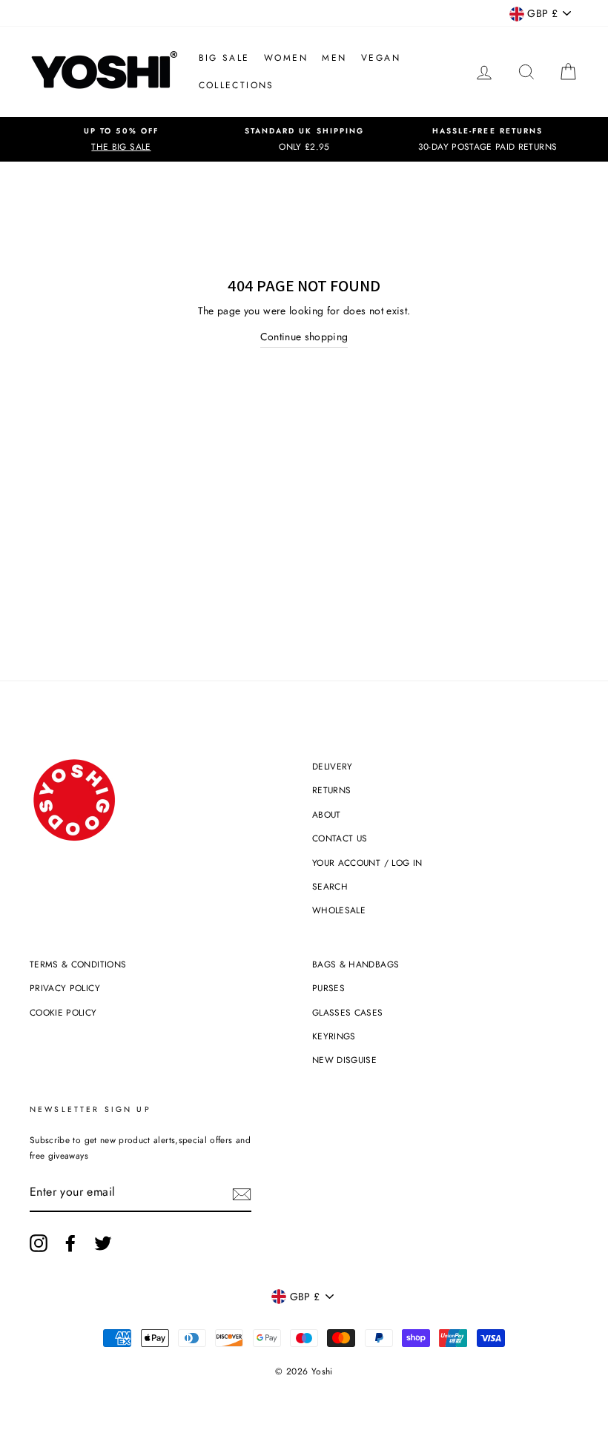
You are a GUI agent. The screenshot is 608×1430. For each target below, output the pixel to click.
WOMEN (286, 57)
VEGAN (380, 57)
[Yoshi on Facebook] (70, 1243)
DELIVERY (332, 766)
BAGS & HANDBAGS (355, 964)
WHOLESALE (339, 910)
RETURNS (331, 790)
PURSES (328, 988)
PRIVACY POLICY (65, 988)
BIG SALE (224, 57)
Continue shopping (304, 336)
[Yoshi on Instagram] (38, 1243)
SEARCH (330, 886)
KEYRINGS (334, 1036)
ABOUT (326, 814)
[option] (121, 139)
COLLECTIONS (236, 85)
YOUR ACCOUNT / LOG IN (367, 862)
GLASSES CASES (347, 1012)
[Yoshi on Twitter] (103, 1243)
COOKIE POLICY (63, 1012)
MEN (334, 57)
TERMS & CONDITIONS (78, 964)
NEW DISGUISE (344, 1059)
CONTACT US (340, 838)
